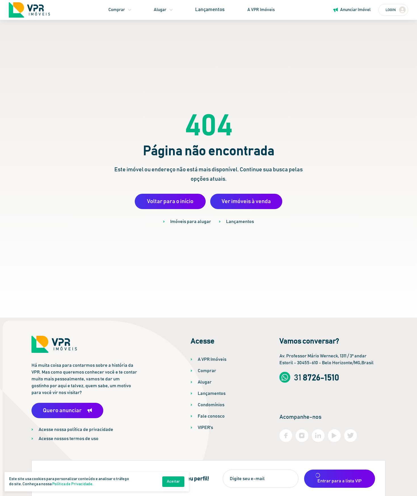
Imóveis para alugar (190, 221)
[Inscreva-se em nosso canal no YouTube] (334, 435)
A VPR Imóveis (261, 10)
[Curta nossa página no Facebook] (285, 435)
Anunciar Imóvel (355, 10)
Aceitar (173, 482)
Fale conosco (211, 416)
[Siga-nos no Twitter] (350, 435)
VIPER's (205, 427)
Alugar (160, 10)
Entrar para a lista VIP (339, 481)
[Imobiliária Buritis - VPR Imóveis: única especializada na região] (29, 10)
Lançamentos (210, 9)
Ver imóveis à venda (246, 201)
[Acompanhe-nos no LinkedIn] (318, 435)
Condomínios (211, 405)
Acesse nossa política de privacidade (76, 429)
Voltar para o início (170, 201)
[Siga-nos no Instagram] (302, 435)
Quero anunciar (62, 410)
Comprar (116, 10)
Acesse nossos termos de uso (68, 438)
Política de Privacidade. (72, 484)
